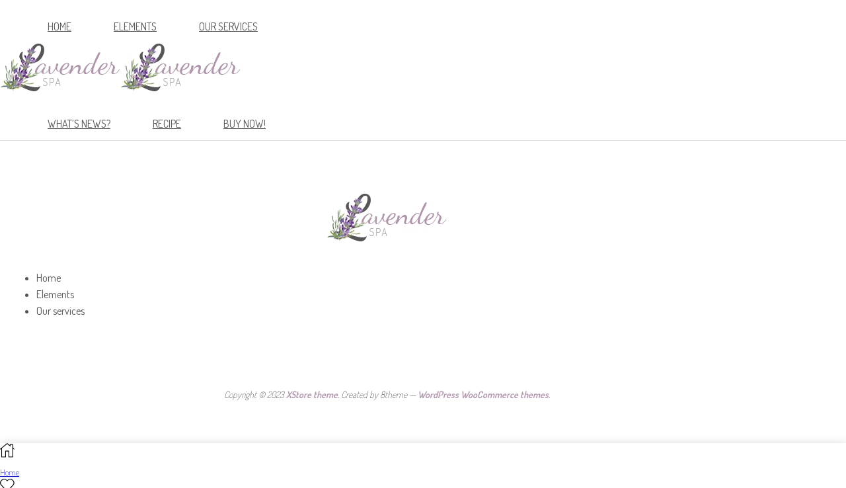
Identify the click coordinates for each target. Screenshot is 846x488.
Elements (135, 26)
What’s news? (79, 123)
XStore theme (312, 394)
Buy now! (244, 123)
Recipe (167, 123)
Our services (228, 26)
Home (59, 26)
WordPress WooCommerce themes (483, 394)
